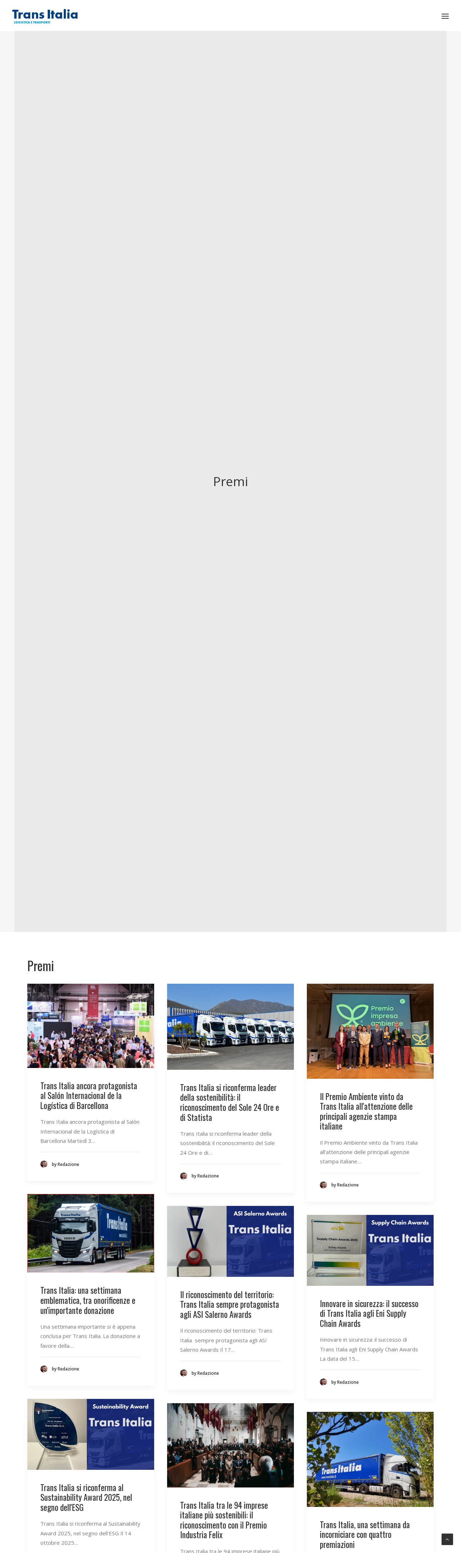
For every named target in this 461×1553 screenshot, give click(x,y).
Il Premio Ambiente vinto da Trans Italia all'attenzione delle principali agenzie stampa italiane (366, 1111)
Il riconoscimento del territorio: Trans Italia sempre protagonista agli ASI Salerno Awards (229, 1304)
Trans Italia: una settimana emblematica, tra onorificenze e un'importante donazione (87, 1300)
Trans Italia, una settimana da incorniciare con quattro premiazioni (365, 1534)
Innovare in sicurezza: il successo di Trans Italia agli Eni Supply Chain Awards (369, 1313)
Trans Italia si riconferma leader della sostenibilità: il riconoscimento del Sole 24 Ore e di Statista (229, 1102)
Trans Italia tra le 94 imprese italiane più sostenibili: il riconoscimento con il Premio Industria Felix (224, 1520)
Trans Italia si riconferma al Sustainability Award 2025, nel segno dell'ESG (86, 1497)
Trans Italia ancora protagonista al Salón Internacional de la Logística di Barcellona (88, 1096)
